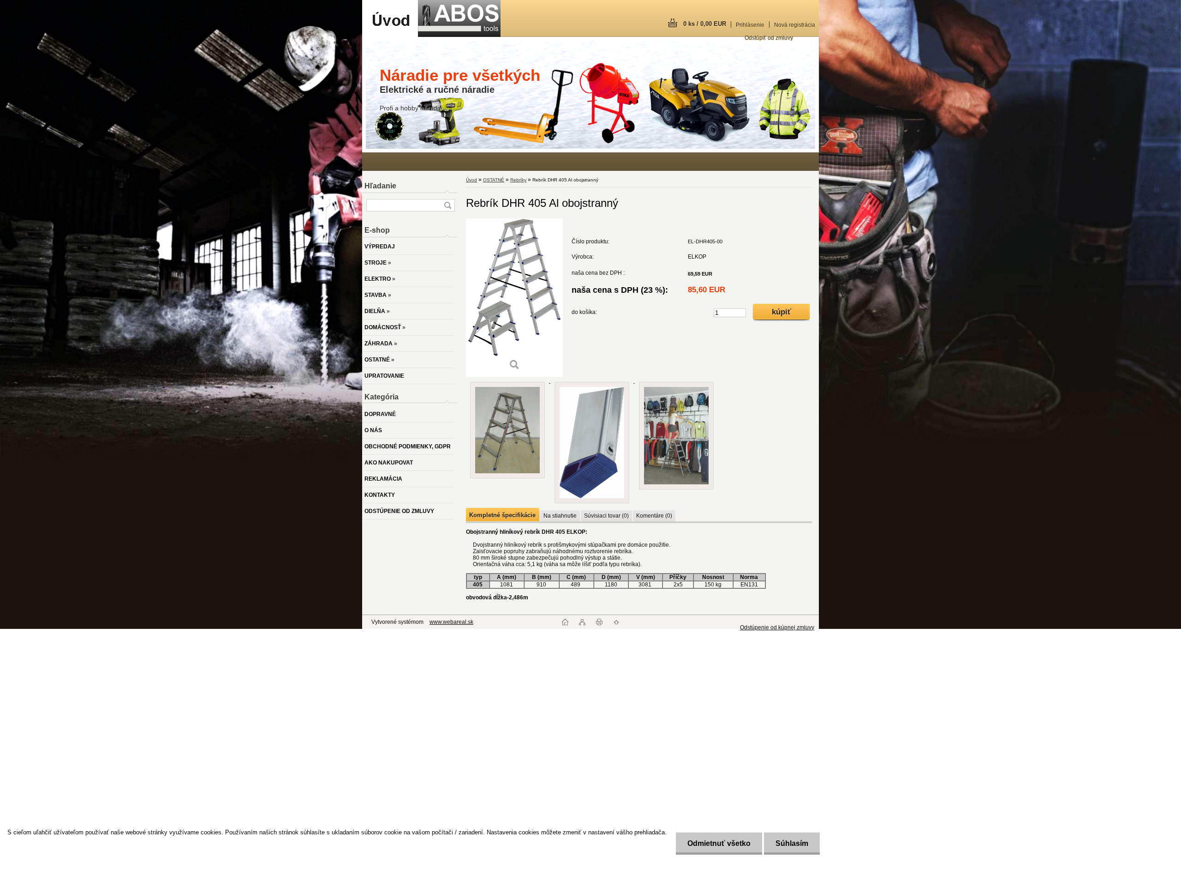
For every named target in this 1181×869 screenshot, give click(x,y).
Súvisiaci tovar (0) (606, 516)
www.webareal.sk (451, 622)
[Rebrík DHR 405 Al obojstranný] (514, 297)
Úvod (471, 179)
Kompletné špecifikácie (502, 515)
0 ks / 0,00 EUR (704, 23)
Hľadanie (380, 186)
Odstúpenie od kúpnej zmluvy (777, 627)
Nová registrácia (794, 25)
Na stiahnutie (560, 516)
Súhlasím (791, 843)
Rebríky (518, 179)
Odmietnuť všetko (719, 843)
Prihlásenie (750, 25)
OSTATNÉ (493, 179)
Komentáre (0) (654, 516)
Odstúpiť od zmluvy (769, 38)
